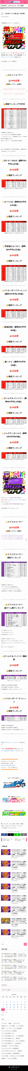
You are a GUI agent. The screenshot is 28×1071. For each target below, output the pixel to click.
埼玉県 (17, 823)
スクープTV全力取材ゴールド (8, 1038)
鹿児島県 (3, 1058)
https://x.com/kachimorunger (8, 765)
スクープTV (5, 823)
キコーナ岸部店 (5, 1056)
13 (17, 1004)
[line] (13, 1067)
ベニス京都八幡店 (19, 1035)
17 (6, 1007)
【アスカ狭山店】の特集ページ (8, 750)
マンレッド (20, 825)
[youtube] (9, 1067)
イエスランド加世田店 (12, 1058)
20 (17, 1007)
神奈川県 (18, 1038)
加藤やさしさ (4, 1025)
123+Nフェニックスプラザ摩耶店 (17, 1056)
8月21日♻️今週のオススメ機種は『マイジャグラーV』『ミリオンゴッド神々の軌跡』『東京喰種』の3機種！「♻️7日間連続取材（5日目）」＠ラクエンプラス (14, 967)
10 (6, 1004)
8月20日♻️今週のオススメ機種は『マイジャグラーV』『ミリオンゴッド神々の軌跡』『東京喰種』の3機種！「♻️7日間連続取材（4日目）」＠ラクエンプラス (14, 979)
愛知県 (3, 1028)
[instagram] (17, 1067)
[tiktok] (15, 1067)
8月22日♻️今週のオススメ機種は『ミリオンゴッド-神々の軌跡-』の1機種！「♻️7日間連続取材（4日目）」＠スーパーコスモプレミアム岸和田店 (13, 961)
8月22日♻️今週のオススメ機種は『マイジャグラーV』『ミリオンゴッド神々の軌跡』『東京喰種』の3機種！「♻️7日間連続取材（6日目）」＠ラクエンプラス (14, 955)
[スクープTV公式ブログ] (14, 2)
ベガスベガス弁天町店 (6, 1053)
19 (14, 1007)
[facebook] (18, 1067)
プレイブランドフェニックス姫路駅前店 (10, 1048)
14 (21, 1004)
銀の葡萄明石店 (16, 1053)
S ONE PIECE (18, 1043)
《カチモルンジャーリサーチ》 (15, 499)
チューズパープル (12, 827)
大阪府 (9, 1023)
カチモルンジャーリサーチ (10, 825)
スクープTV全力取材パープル (8, 1033)
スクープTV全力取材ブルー (7, 1043)
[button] (4, 834)
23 (3, 1009)
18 (10, 1007)
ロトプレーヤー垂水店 (13, 1045)
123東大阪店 (4, 1045)
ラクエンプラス (16, 1023)
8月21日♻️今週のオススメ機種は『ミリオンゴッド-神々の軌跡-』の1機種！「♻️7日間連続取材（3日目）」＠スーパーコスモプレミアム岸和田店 (13, 973)
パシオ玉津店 (12, 1025)
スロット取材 (12, 823)
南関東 (22, 823)
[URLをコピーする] (24, 834)
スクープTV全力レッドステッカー (9, 1050)
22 (25, 1007)
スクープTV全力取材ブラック (8, 1035)
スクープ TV (9, 1028)
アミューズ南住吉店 (20, 1040)
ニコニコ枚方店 (20, 1025)
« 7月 (2, 1014)
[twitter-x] (11, 1067)
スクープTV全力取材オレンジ (8, 1040)
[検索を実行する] (25, 944)
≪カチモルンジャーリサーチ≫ (12, 742)
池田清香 (20, 1050)
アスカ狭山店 (4, 827)
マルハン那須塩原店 (17, 1028)
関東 (3, 825)
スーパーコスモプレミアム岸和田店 (9, 1030)
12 (14, 1004)
